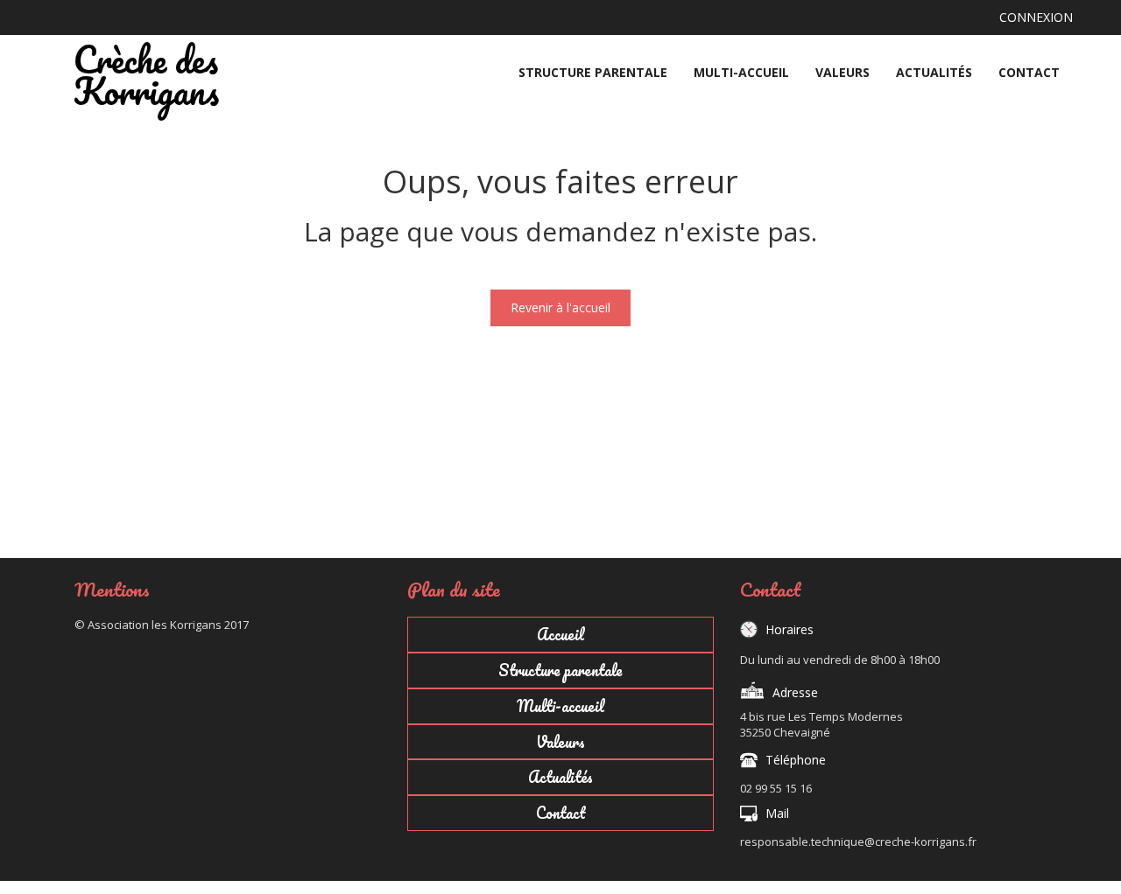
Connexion (1036, 17)
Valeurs (842, 72)
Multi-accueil (741, 72)
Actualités (934, 72)
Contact (1029, 72)
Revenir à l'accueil (560, 307)
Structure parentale (592, 72)
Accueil (525, 57)
